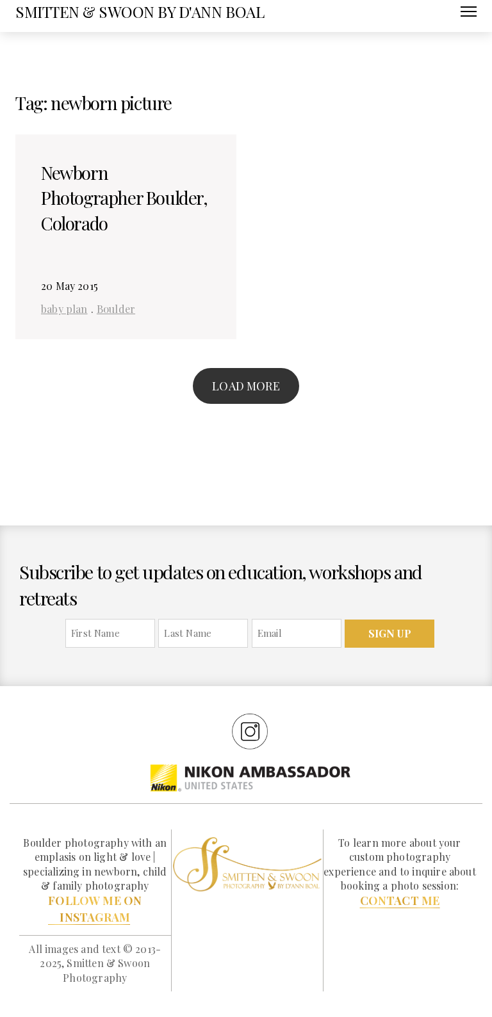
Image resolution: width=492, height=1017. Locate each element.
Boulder (116, 308)
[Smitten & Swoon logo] (248, 863)
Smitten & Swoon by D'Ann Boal (139, 11)
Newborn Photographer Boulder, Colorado (124, 197)
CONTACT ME (400, 900)
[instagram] (250, 731)
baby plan (64, 308)
